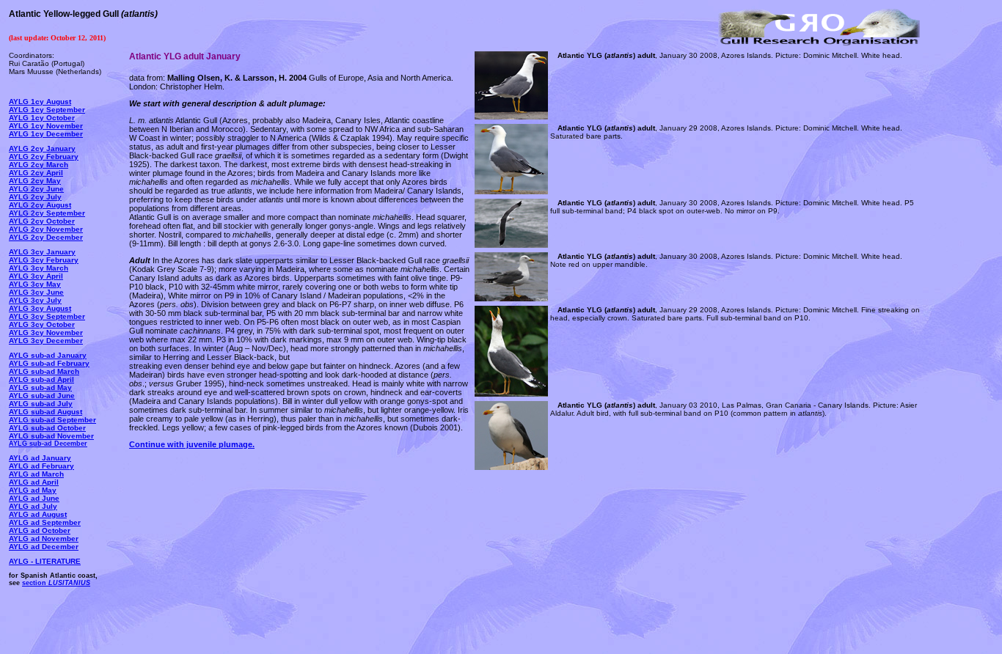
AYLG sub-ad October (47, 428)
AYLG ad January (40, 458)
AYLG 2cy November (46, 229)
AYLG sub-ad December (48, 443)
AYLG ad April (34, 482)
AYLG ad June (34, 498)
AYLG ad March (36, 474)
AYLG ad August (38, 514)
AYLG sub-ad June (42, 396)
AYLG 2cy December (46, 237)
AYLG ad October (39, 530)
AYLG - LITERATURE (45, 561)
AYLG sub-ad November (51, 436)
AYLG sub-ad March (44, 371)
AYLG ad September (45, 522)
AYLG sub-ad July (41, 404)
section (56, 583)
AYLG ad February (41, 466)
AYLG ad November (43, 538)
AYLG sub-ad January (48, 355)
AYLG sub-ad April (41, 379)
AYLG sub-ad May (40, 387)
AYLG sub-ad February (49, 363)
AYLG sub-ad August (45, 412)
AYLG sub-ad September (52, 420)
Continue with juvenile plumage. (192, 444)
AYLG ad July (33, 506)
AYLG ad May (32, 490)
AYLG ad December (43, 547)
